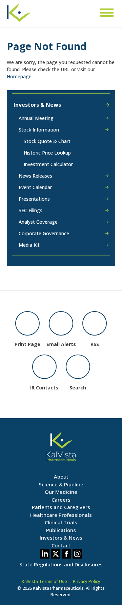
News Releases (35, 176)
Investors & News (37, 104)
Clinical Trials (61, 522)
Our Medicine (61, 491)
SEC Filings (30, 210)
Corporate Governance (44, 233)
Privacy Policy (86, 581)
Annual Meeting (36, 118)
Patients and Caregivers (61, 507)
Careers (61, 499)
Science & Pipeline (61, 484)
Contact (61, 545)
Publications (61, 530)
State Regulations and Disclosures (61, 564)
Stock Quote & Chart (47, 141)
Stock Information (39, 129)
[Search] (78, 367)
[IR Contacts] (44, 367)
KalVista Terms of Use (44, 581)
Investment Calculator (48, 164)
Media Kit (29, 245)
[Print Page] (27, 323)
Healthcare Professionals (61, 514)
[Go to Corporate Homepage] (18, 15)
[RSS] (94, 323)
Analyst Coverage (38, 222)
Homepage (19, 76)
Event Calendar (35, 187)
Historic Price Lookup (47, 152)
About (61, 476)
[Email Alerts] (61, 323)
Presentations (34, 199)
